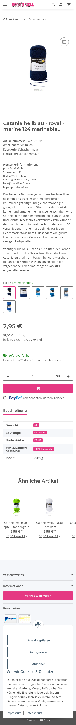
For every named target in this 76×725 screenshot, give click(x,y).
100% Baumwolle (43, 449)
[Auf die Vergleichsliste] (64, 41)
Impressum (14, 713)
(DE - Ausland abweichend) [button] (47, 360)
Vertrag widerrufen (38, 596)
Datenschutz (34, 713)
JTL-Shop (45, 720)
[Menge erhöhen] (68, 376)
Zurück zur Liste (15, 19)
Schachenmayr (28, 149)
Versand (36, 340)
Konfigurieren (38, 652)
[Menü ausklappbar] (5, 2)
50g (36, 425)
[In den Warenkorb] (6, 32)
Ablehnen (39, 664)
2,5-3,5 (37, 440)
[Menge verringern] (7, 376)
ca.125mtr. (40, 432)
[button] (53, 4)
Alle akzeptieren (39, 640)
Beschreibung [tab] (15, 411)
